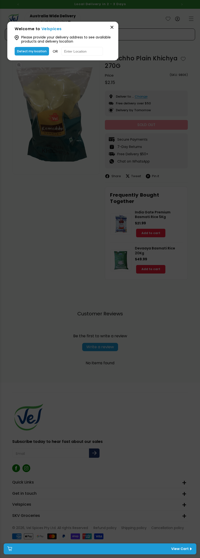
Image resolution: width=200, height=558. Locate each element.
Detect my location (32, 51)
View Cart (180, 548)
